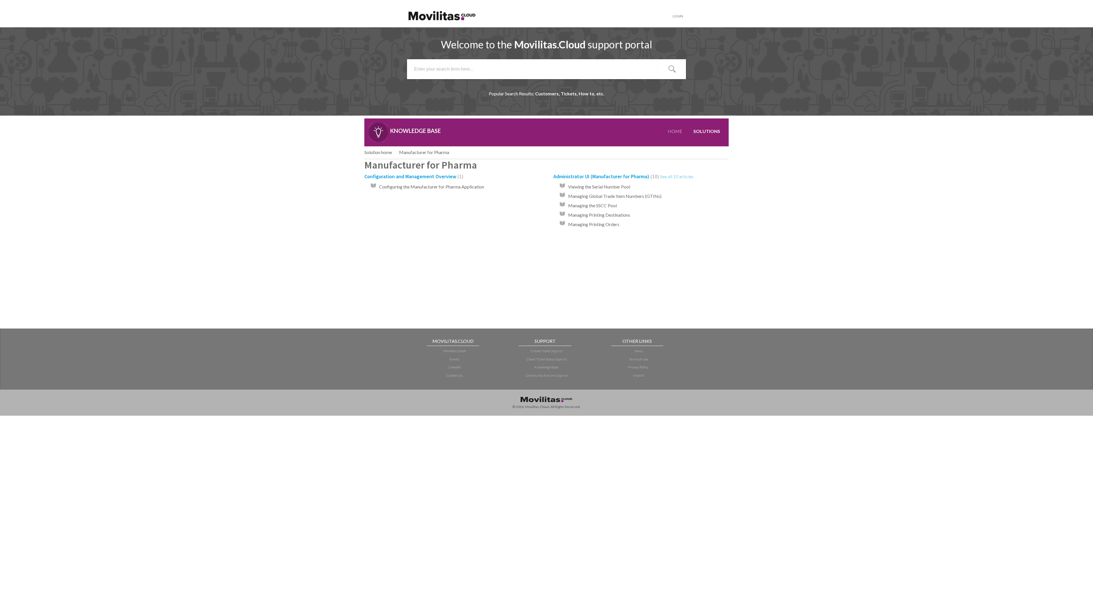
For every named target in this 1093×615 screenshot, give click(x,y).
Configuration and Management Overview (413, 176)
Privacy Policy (638, 367)
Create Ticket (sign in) (546, 351)
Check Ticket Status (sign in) (546, 359)
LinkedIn (454, 367)
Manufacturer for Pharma (424, 152)
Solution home (378, 152)
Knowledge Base (546, 367)
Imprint (638, 375)
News (638, 351)
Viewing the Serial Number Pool (599, 186)
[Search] (672, 69)
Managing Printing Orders (593, 224)
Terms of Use (638, 359)
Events (454, 359)
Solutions (706, 131)
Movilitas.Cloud (454, 351)
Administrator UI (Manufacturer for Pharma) (605, 176)
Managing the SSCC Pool (592, 205)
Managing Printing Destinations (599, 215)
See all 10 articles (677, 176)
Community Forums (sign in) (546, 375)
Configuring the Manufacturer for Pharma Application (431, 186)
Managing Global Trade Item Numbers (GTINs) (614, 196)
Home (675, 131)
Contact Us (454, 375)
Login (678, 16)
